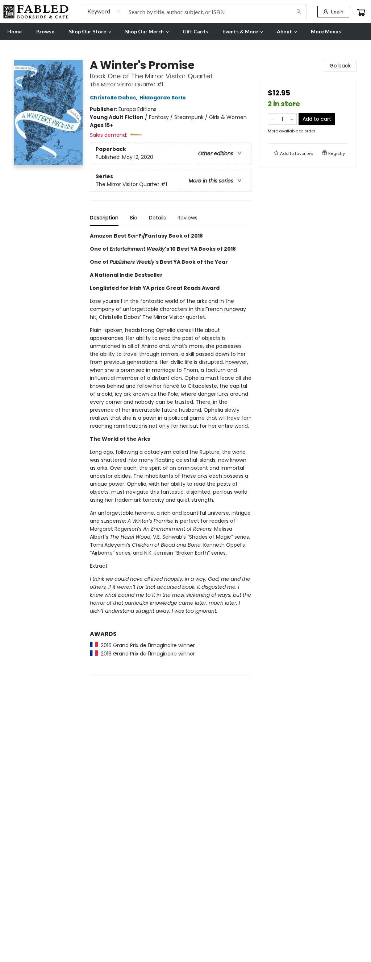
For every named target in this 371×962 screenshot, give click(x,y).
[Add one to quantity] (291, 119)
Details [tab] (157, 217)
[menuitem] (14, 31)
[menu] (185, 31)
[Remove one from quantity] (272, 119)
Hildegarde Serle (162, 97)
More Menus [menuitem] (326, 31)
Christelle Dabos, (114, 97)
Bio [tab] (133, 217)
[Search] (299, 11)
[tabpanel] (170, 453)
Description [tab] (104, 217)
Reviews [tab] (187, 217)
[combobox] (104, 11)
